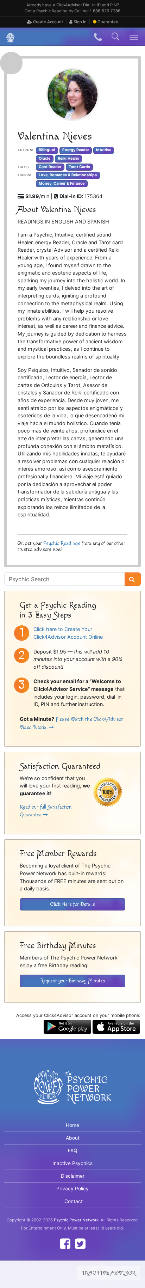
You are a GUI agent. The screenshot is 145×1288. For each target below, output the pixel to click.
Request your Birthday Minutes (72, 981)
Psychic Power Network (76, 1220)
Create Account (47, 21)
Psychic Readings (61, 543)
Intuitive (103, 150)
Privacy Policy (72, 1188)
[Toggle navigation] (134, 37)
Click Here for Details (72, 904)
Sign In (79, 21)
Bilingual (47, 150)
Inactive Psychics (72, 1163)
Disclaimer (72, 1176)
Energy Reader (75, 150)
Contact (73, 1201)
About (73, 1138)
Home (72, 1125)
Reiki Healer (68, 158)
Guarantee (107, 21)
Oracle (44, 158)
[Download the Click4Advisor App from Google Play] (67, 1026)
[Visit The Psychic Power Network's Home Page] (72, 1092)
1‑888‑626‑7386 (105, 10)
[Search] (133, 579)
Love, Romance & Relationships (68, 175)
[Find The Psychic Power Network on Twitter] (80, 1244)
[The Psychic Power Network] (7, 37)
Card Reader (50, 167)
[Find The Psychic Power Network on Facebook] (65, 1244)
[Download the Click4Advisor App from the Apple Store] (116, 1026)
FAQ (72, 1150)
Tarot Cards (79, 167)
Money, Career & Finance (61, 183)
